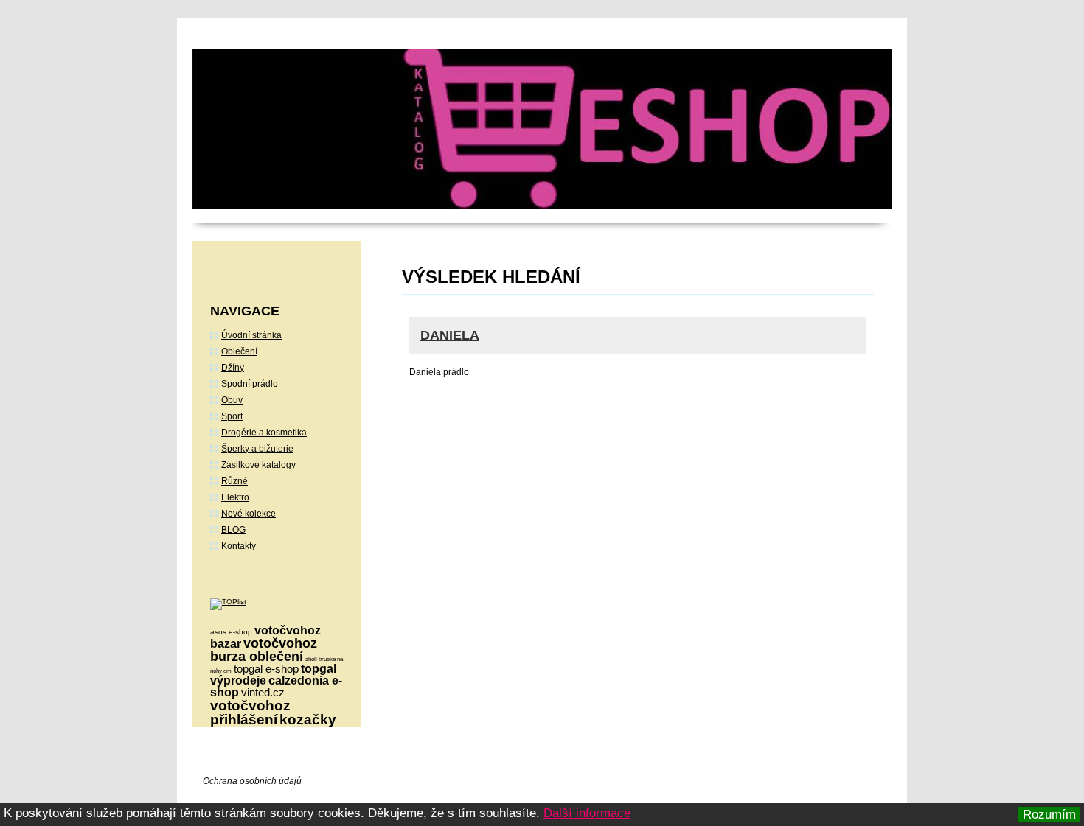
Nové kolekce (248, 513)
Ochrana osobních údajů (252, 781)
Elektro (235, 497)
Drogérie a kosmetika (264, 432)
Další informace (586, 813)
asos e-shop (231, 632)
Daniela (449, 335)
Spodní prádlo (249, 384)
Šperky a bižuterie (257, 449)
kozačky (307, 719)
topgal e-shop (266, 668)
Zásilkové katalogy (258, 465)
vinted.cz (263, 692)
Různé (234, 481)
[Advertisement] (526, 516)
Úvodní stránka (251, 335)
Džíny (232, 368)
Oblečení (239, 351)
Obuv (232, 400)
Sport (232, 416)
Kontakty (238, 546)
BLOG (233, 530)
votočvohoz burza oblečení (263, 650)
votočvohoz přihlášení (250, 712)
